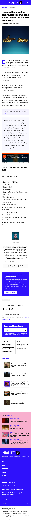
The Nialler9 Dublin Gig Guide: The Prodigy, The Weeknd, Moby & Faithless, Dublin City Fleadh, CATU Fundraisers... (20, 384)
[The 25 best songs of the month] (22, 347)
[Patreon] (14, 266)
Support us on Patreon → (10, 113)
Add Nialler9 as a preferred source (12, 314)
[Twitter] (20, 266)
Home (3, 461)
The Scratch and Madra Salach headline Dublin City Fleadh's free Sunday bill (19, 393)
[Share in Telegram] (9, 309)
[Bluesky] (16, 266)
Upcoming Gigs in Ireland (8, 482)
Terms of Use (21, 334)
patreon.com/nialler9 (9, 261)
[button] (2, 2)
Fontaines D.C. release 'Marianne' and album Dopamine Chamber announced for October (19, 435)
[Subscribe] (25, 330)
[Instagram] (8, 266)
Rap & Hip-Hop (6, 299)
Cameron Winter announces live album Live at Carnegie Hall (18, 427)
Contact (4, 472)
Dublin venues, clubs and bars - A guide (12, 489)
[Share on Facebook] (3, 309)
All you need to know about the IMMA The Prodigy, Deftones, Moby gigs (19, 365)
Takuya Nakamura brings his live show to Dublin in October (19, 402)
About (3, 465)
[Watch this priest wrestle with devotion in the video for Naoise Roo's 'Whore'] (8, 347)
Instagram (4, 479)
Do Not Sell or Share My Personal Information (15, 519)
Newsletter (5, 468)
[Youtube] (10, 266)
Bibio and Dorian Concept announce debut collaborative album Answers (19, 420)
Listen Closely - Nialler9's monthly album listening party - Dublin (13, 493)
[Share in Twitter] (6, 309)
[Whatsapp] (12, 266)
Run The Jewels (12, 7)
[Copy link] (12, 309)
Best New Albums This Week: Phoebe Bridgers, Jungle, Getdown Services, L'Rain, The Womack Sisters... (19, 442)
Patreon (4, 475)
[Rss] (22, 266)
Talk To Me (12, 167)
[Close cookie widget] (29, 508)
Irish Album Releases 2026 (9, 486)
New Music (4, 7)
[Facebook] (18, 266)
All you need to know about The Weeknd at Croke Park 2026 (19, 374)
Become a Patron (10, 292)
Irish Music (12, 432)
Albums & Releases (14, 418)
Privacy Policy (14, 334)
